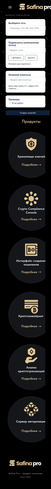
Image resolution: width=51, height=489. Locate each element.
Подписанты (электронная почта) (23, 43)
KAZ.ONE (25, 477)
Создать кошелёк (28, 113)
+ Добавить (16, 58)
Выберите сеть (17, 23)
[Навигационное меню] (10, 7)
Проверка (14, 99)
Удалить (31, 58)
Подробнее (30, 164)
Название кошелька (19, 75)
